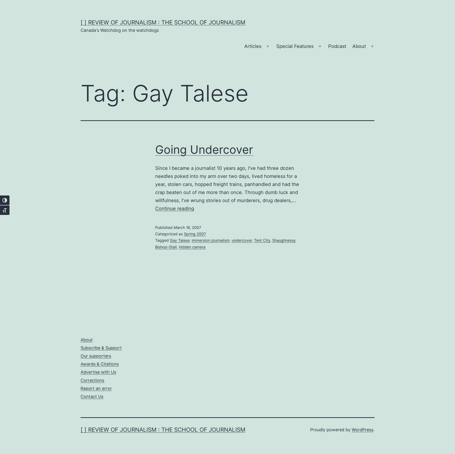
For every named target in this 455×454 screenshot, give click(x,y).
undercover (242, 240)
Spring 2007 (195, 234)
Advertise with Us (98, 372)
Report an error (96, 388)
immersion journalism (211, 240)
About (359, 46)
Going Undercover (204, 150)
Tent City (262, 240)
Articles (252, 46)
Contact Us (92, 396)
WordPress (362, 429)
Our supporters (96, 355)
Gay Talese (180, 240)
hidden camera (192, 247)
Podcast (337, 46)
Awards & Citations (100, 363)
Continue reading (174, 208)
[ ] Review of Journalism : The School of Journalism (163, 22)
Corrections (92, 380)
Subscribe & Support (101, 347)
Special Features (295, 46)
